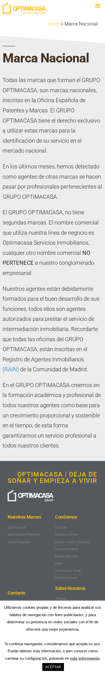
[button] (97, 5)
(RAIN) (11, 369)
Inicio (54, 24)
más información (85, 658)
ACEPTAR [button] (53, 667)
